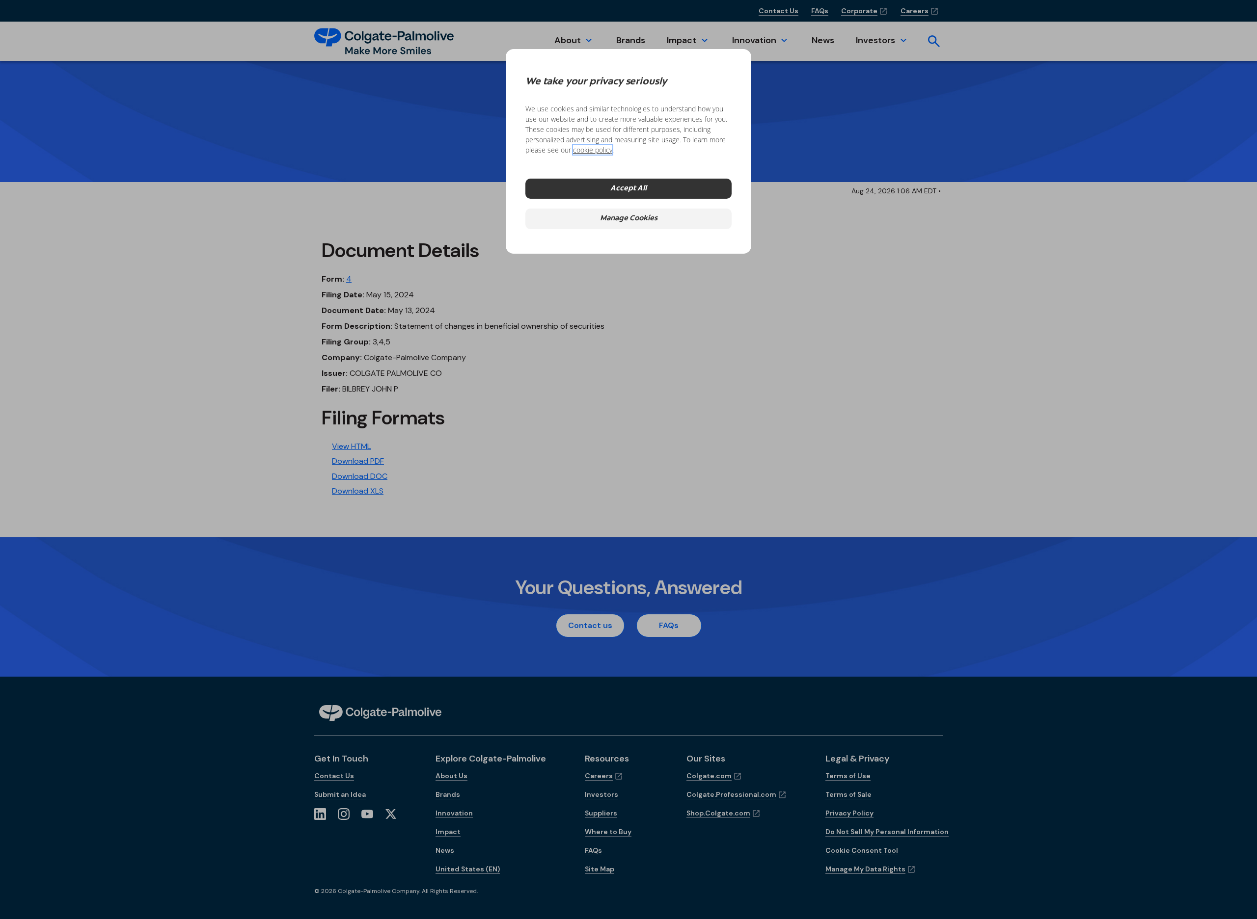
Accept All (628, 188)
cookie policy (592, 150)
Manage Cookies (628, 218)
